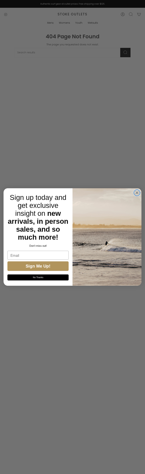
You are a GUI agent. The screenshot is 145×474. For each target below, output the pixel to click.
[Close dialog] (137, 193)
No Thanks (38, 277)
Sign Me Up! (38, 266)
